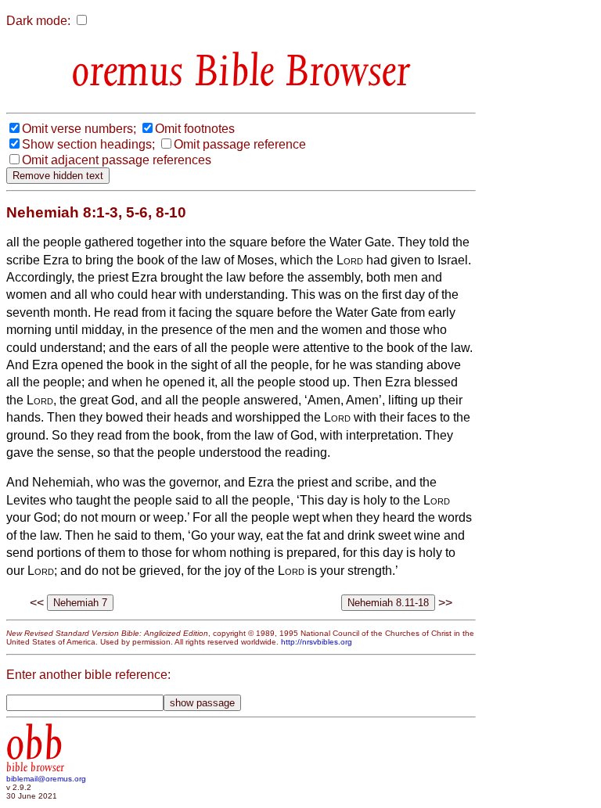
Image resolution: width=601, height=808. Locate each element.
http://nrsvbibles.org (316, 641)
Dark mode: (38, 20)
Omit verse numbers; (79, 128)
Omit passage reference (240, 144)
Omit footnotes (195, 128)
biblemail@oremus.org (46, 778)
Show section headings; (88, 144)
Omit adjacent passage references (116, 160)
